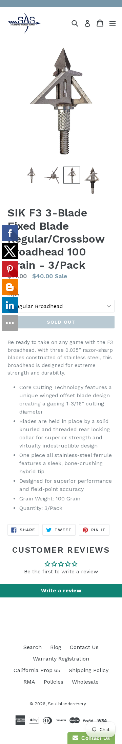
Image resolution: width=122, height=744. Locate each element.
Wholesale (85, 682)
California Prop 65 (37, 670)
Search (32, 647)
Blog (55, 647)
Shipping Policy (88, 670)
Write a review (61, 590)
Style (13, 294)
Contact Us (84, 647)
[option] (31, 175)
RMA (29, 682)
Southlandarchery (67, 703)
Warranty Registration (61, 658)
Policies (53, 682)
